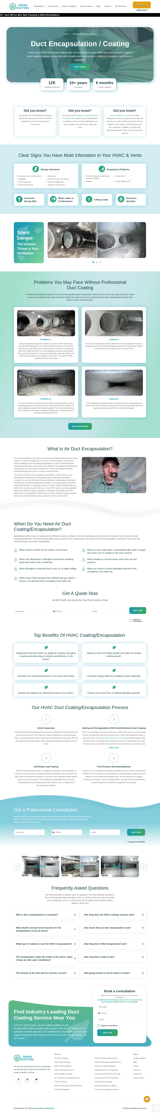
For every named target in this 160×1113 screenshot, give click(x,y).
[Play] (114, 475)
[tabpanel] (97, 240)
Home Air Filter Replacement (106, 1058)
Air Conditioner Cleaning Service (67, 1078)
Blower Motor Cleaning (63, 1074)
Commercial (52, 6)
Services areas (86, 6)
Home (67, 34)
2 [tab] (97, 262)
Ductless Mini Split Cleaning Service (68, 1086)
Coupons (107, 6)
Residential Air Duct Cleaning (106, 1070)
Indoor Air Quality (68, 6)
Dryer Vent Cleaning (62, 1062)
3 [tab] (100, 262)
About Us (137, 1070)
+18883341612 (141, 10)
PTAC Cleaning (60, 1082)
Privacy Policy (138, 1078)
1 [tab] (93, 262)
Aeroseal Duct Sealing (103, 1082)
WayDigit (50, 1108)
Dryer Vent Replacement (63, 1070)
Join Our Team (120, 6)
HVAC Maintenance (62, 1089)
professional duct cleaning (114, 738)
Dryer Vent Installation (62, 1066)
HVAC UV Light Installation (105, 1066)
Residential (38, 6)
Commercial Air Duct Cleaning (106, 1078)
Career (136, 1066)
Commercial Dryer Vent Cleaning (107, 1074)
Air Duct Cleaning (61, 1058)
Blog (98, 6)
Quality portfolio (139, 1058)
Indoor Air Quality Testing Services (108, 1062)
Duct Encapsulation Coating (105, 1086)
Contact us (142, 5)
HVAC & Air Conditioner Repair (107, 1089)
